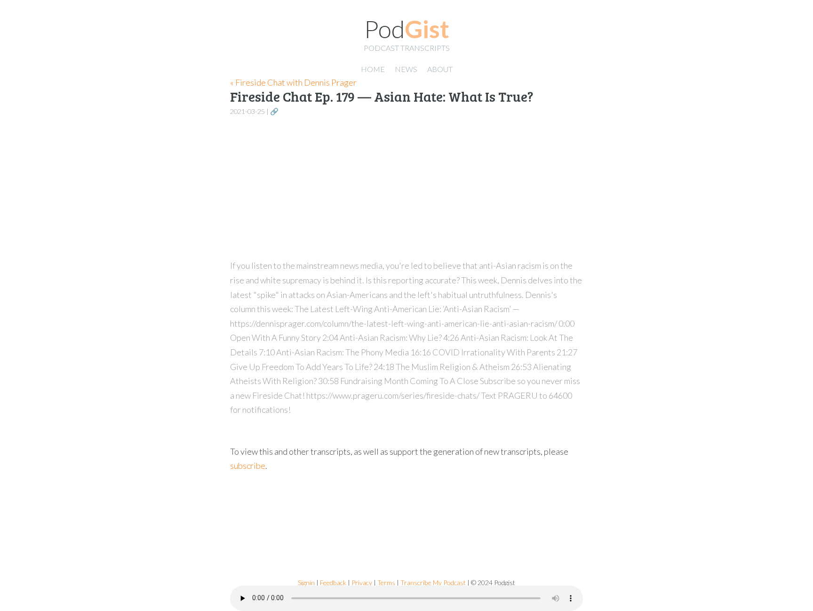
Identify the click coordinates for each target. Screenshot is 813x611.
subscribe (247, 465)
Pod (406, 28)
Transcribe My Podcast (433, 583)
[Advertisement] (406, 188)
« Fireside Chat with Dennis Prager (293, 82)
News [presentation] (406, 68)
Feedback (333, 583)
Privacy (361, 583)
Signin (306, 583)
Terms (386, 583)
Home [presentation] (373, 68)
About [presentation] (440, 68)
